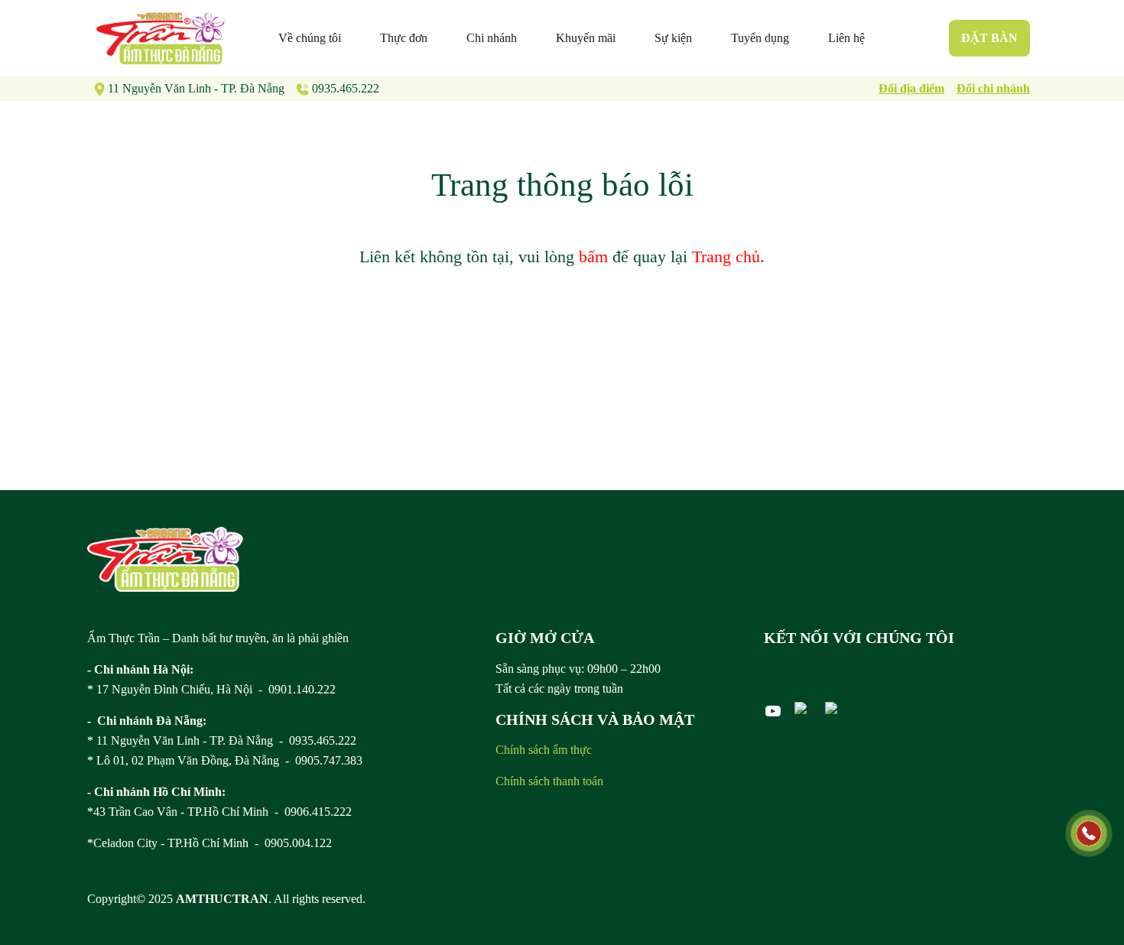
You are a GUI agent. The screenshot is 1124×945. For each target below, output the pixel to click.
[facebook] (803, 708)
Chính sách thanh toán (549, 781)
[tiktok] (834, 708)
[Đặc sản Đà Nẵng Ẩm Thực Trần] (161, 38)
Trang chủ (726, 256)
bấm (593, 256)
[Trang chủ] (165, 559)
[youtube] (773, 711)
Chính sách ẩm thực (543, 749)
